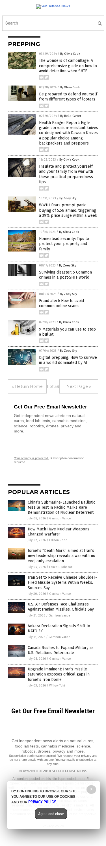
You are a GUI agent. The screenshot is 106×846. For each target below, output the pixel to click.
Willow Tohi (57, 685)
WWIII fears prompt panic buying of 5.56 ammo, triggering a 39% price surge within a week (68, 210)
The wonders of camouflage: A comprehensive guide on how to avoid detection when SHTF (68, 65)
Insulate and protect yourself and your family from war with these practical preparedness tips (66, 174)
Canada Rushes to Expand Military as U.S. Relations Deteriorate (61, 650)
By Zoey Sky (67, 198)
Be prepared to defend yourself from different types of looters (68, 97)
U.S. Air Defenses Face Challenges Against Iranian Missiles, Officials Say (61, 607)
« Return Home (27, 386)
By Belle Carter (70, 116)
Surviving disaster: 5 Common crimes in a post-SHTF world (65, 275)
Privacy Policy (42, 802)
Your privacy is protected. (31, 458)
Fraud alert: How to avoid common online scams (61, 303)
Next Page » (78, 386)
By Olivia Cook (70, 54)
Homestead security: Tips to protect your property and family (64, 243)
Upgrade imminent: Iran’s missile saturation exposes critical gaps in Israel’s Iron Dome (59, 674)
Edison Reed (58, 540)
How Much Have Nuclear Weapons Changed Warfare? (58, 532)
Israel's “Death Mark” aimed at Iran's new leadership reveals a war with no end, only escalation (61, 555)
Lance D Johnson (61, 567)
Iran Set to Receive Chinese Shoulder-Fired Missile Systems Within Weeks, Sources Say (62, 582)
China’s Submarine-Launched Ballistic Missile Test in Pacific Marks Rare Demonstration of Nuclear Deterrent (61, 507)
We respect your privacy (74, 755)
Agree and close (51, 814)
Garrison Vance (60, 518)
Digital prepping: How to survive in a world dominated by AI (68, 360)
